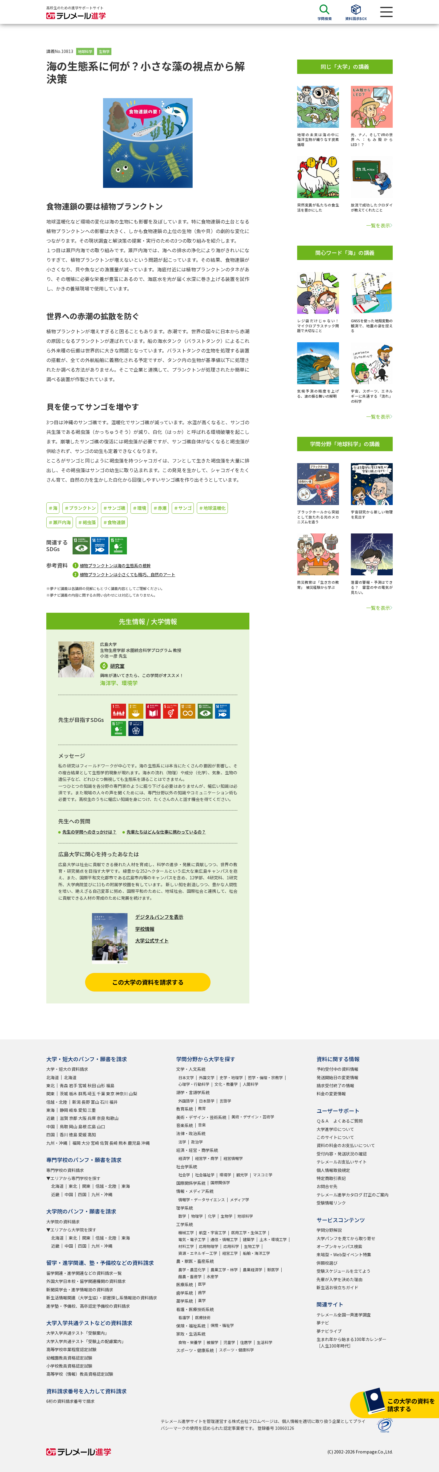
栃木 (73, 1094)
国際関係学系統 (190, 1183)
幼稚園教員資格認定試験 (69, 1358)
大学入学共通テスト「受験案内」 (77, 1333)
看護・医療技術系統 (195, 1309)
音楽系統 (184, 1125)
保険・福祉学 (222, 1325)
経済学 (184, 1158)
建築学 (248, 1239)
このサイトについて (335, 1137)
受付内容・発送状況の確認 (342, 1154)
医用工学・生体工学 (248, 1232)
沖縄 (145, 1143)
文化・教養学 (226, 1084)
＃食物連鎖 (114, 522)
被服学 (212, 1342)
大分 (86, 1143)
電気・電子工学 (191, 1239)
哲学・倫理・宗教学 (265, 1077)
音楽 (202, 1125)
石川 (104, 1102)
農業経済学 (252, 1269)
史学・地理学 (231, 1077)
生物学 (104, 51)
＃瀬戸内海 (59, 522)
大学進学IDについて (335, 1129)
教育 (202, 1108)
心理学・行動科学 (193, 1084)
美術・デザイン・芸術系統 (201, 1117)
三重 (92, 1110)
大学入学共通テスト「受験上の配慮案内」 (86, 1341)
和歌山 (112, 1118)
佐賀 (104, 1143)
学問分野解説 (329, 1230)
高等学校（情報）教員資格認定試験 (79, 1374)
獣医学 (273, 1269)
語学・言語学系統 (193, 1092)
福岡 (76, 1143)
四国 (50, 1135)
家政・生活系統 (190, 1334)
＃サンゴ (183, 508)
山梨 (133, 1094)
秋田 (92, 1085)
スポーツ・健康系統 (195, 1350)
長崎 (113, 1143)
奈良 (101, 1118)
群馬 (82, 1094)
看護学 (184, 1317)
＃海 (52, 508)
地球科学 (85, 51)
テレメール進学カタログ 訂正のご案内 (353, 1195)
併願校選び (327, 1263)
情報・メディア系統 (195, 1191)
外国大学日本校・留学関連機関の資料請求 (86, 1281)
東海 (50, 1110)
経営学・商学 (206, 1158)
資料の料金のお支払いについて (346, 1145)
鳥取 (64, 1126)
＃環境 (139, 508)
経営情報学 (233, 1158)
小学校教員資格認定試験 (69, 1366)
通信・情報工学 (224, 1239)
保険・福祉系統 (190, 1326)
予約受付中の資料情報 (337, 1069)
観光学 (242, 1175)
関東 (50, 1094)
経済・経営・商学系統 (197, 1150)
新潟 (76, 1102)
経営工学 (230, 1253)
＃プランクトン (80, 508)
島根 (82, 1126)
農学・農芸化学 (191, 1269)
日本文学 (186, 1077)
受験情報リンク (331, 1203)
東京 (110, 1094)
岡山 (73, 1126)
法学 (182, 1142)
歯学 (202, 1292)
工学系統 (184, 1224)
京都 (73, 1118)
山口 (101, 1126)
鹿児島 (134, 1143)
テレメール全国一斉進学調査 (344, 1315)
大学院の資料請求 (63, 1222)
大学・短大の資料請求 (67, 1069)
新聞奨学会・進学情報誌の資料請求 (79, 1289)
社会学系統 (186, 1167)
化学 (212, 1216)
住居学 (246, 1342)
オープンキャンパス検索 (339, 1246)
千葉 (101, 1094)
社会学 (184, 1175)
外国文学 (206, 1077)
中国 (50, 1126)
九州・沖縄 (56, 1143)
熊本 (123, 1143)
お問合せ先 (327, 1186)
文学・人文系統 (190, 1069)
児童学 (229, 1342)
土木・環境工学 (273, 1239)
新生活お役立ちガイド (337, 1287)
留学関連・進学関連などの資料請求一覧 (84, 1273)
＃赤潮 (160, 508)
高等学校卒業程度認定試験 (71, 1349)
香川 (64, 1135)
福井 (113, 1102)
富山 (95, 1102)
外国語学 (186, 1101)
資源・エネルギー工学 (197, 1253)
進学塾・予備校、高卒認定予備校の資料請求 (88, 1306)
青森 (64, 1085)
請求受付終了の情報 (335, 1085)
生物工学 (252, 1246)
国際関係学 (220, 1182)
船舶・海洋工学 (256, 1253)
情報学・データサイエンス (201, 1199)
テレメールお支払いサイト (342, 1162)
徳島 (73, 1135)
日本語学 (206, 1101)
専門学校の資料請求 (65, 1170)
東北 (50, 1085)
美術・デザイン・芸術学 (252, 1117)
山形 (101, 1085)
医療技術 (203, 1317)
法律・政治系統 (190, 1133)
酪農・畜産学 (190, 1276)
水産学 (212, 1276)
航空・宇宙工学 (212, 1232)
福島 (110, 1085)
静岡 (64, 1110)
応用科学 (231, 1246)
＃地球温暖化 (212, 508)
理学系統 (184, 1208)
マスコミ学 (262, 1175)
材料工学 (186, 1246)
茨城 (64, 1094)
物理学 (197, 1216)
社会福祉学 (204, 1175)
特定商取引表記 (331, 1178)
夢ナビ (323, 1323)
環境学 (225, 1175)
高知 (92, 1135)
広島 (92, 1126)
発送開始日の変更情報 (337, 1077)
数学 (182, 1216)
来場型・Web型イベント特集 (344, 1254)
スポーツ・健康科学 (236, 1350)
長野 (86, 1102)
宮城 (82, 1085)
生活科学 (264, 1342)
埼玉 (92, 1094)
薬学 (202, 1300)
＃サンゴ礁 (114, 508)
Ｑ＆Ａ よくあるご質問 (340, 1121)
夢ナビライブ (329, 1331)
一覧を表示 (378, 225)
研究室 (117, 666)
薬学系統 (184, 1301)
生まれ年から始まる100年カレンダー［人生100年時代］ (351, 1342)
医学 (202, 1284)
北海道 (52, 1077)
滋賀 (64, 1118)
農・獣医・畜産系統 (195, 1261)
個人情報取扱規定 (333, 1170)
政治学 (197, 1142)
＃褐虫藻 (87, 522)
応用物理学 (208, 1246)
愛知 (82, 1110)
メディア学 (239, 1199)
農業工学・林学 (224, 1269)
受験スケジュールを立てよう (344, 1271)
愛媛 (82, 1135)
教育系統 (184, 1109)
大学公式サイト (152, 940)
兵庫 (92, 1118)
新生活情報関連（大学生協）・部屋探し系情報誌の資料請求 (101, 1298)
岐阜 (73, 1110)
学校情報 (144, 928)
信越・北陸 (56, 1102)
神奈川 (121, 1094)
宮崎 (95, 1143)
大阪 (82, 1118)
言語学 (225, 1101)
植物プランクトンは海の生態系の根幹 (115, 565)
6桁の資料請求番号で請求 (70, 1401)
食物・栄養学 (190, 1342)
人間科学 (250, 1084)
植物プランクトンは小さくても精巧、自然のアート (127, 574)
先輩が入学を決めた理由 (340, 1279)
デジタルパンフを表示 (159, 916)
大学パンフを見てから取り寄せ (346, 1238)
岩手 (73, 1085)
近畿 (50, 1118)
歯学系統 (184, 1293)
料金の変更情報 (331, 1094)
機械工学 (186, 1232)
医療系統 (184, 1284)
